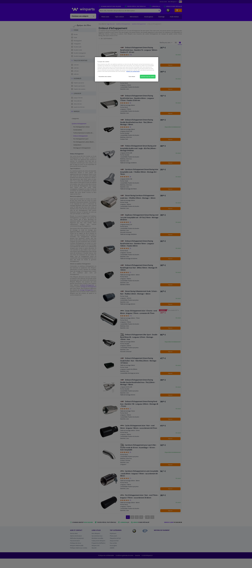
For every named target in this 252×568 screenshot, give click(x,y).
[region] (127, 69)
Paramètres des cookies (105, 76)
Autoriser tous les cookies (148, 76)
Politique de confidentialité (133, 71)
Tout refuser (132, 76)
